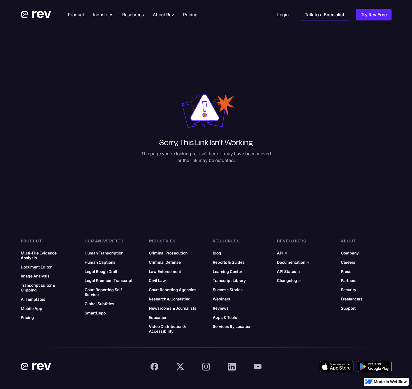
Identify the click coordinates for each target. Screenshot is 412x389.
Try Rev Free (374, 14)
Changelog (289, 280)
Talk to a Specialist (324, 14)
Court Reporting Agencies (172, 290)
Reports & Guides (229, 262)
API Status (288, 271)
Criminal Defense (165, 262)
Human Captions (100, 262)
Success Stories (228, 290)
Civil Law (157, 280)
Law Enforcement (165, 271)
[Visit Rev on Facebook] (154, 367)
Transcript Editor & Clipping (38, 287)
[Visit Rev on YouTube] (257, 367)
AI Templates (33, 299)
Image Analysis (35, 276)
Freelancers (352, 299)
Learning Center (227, 271)
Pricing (27, 317)
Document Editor (36, 267)
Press (346, 271)
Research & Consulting (170, 299)
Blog (217, 253)
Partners (349, 280)
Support (348, 308)
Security (348, 290)
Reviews (221, 308)
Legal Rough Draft (101, 271)
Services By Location (232, 326)
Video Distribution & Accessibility (167, 329)
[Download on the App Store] (336, 366)
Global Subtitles (99, 304)
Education (158, 317)
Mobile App (31, 308)
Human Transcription (104, 253)
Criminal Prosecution (168, 253)
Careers (348, 262)
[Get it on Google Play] (375, 366)
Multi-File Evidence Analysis (39, 255)
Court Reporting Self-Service (104, 292)
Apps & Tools (225, 317)
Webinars (221, 299)
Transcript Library (229, 280)
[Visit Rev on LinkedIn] (232, 367)
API (282, 253)
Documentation (293, 262)
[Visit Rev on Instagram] (206, 367)
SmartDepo (95, 313)
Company (350, 253)
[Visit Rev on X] (180, 367)
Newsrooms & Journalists (172, 308)
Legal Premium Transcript (109, 280)
